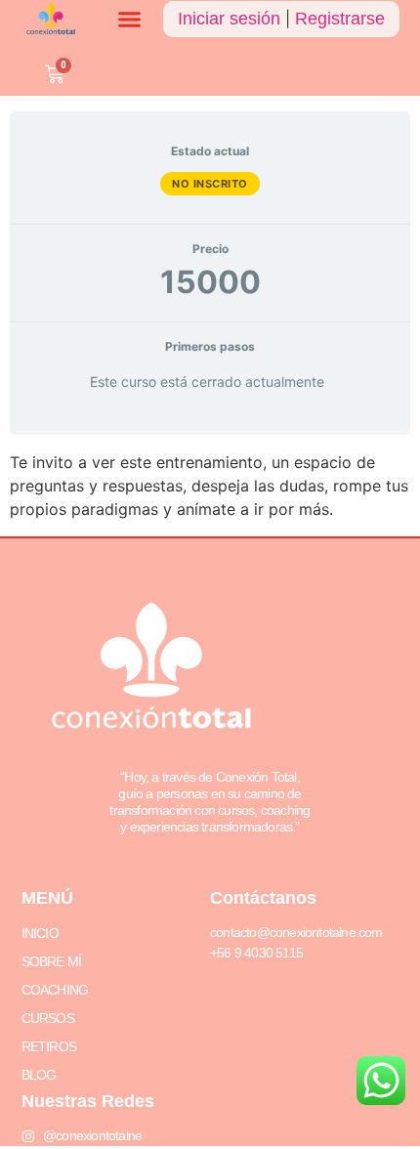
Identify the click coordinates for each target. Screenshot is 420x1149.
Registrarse (340, 18)
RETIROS (48, 1046)
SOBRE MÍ (51, 961)
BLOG (39, 1075)
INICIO (40, 933)
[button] (129, 19)
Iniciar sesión (229, 18)
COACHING (55, 990)
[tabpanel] (210, 485)
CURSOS (47, 1018)
